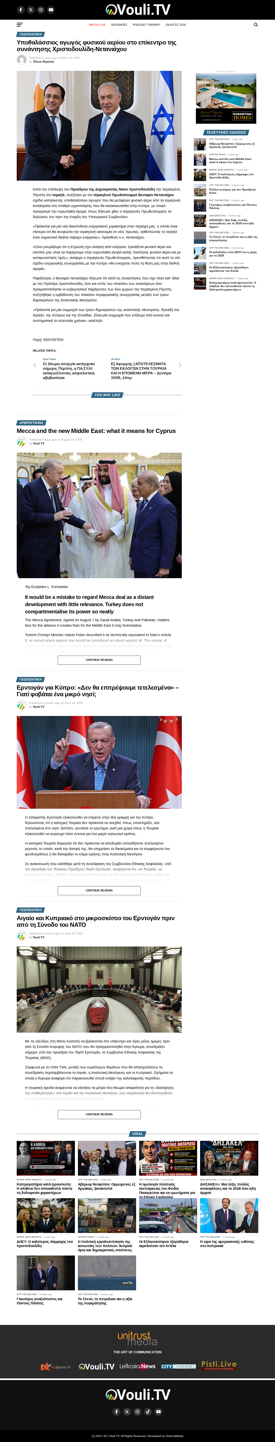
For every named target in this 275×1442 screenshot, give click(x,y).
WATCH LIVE (97, 24)
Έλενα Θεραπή (43, 61)
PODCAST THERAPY (146, 24)
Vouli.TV (38, 706)
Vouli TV (38, 443)
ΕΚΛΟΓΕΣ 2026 (176, 24)
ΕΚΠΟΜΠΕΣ (119, 24)
